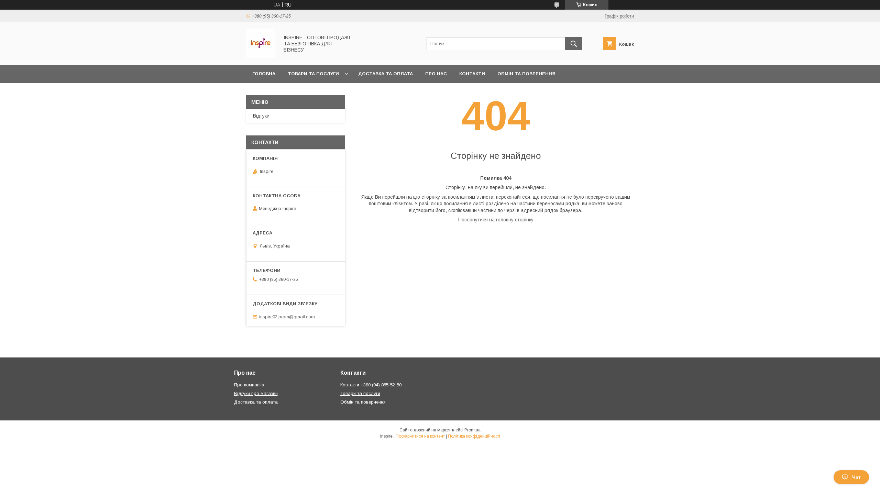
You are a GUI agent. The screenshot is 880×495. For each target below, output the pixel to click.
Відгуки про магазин (256, 393)
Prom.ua (472, 430)
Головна (263, 73)
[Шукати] (573, 43)
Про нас (436, 73)
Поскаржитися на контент (420, 436)
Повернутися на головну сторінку (496, 219)
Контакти (472, 73)
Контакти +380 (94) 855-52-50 (371, 384)
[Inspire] (260, 56)
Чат (856, 477)
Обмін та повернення (526, 73)
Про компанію (249, 384)
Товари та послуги (313, 73)
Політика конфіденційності (474, 436)
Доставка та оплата (385, 73)
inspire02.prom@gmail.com (287, 316)
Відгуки (261, 116)
